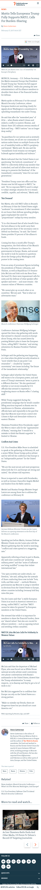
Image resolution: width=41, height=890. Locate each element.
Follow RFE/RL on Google (25, 887)
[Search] (37, 887)
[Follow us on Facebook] (29, 861)
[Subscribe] (8, 866)
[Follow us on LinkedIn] (34, 861)
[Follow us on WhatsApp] (3, 866)
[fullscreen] (37, 65)
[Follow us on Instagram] (13, 861)
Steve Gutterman (9, 26)
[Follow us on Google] (19, 861)
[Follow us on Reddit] (8, 861)
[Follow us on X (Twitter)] (24, 861)
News (3, 10)
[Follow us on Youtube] (3, 861)
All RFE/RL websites (8, 887)
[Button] (37, 35)
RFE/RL (8, 646)
